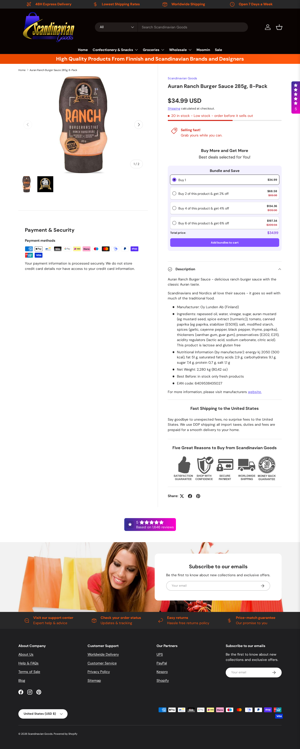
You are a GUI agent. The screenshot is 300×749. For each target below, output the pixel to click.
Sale (218, 50)
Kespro (162, 671)
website (255, 392)
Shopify (163, 680)
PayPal (162, 663)
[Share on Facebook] (190, 496)
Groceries (151, 50)
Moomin (203, 50)
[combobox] (171, 27)
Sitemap (94, 680)
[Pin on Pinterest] (198, 496)
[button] (279, 27)
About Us (25, 654)
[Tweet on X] (182, 496)
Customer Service (102, 663)
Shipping (174, 108)
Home (83, 50)
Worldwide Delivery (103, 654)
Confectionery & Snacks (113, 50)
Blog (21, 680)
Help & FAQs (28, 663)
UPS (160, 654)
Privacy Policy (99, 671)
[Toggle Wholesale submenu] (190, 49)
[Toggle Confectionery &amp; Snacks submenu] (136, 49)
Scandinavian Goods (182, 78)
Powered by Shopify (65, 734)
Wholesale (178, 50)
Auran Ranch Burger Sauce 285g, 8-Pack (53, 70)
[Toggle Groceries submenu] (162, 49)
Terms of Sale (29, 671)
